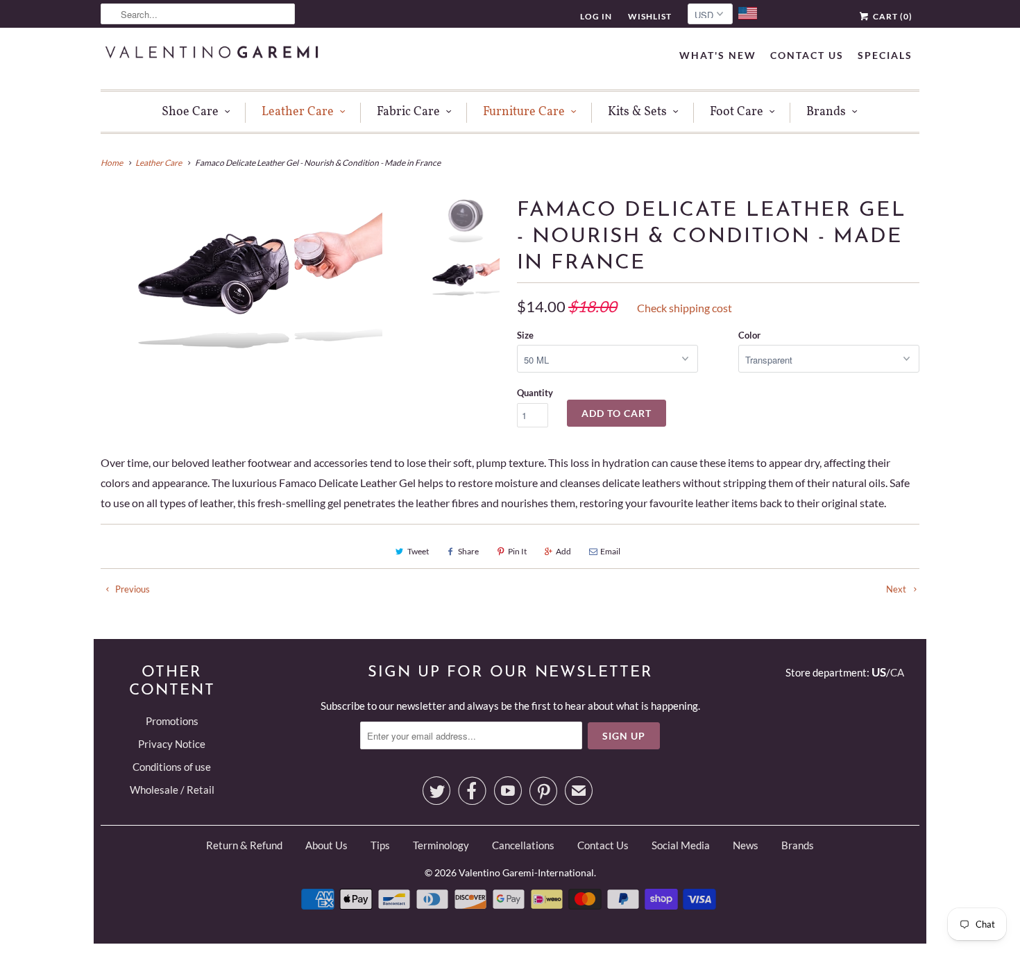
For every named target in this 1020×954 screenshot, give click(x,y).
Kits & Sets (637, 112)
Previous (131, 589)
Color (749, 335)
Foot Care (736, 112)
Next (897, 589)
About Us (326, 845)
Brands (826, 112)
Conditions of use (172, 766)
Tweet (418, 551)
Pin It (517, 551)
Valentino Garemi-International (526, 872)
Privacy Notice (171, 744)
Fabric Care (408, 112)
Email (610, 551)
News (745, 845)
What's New (717, 55)
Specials (885, 55)
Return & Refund (244, 845)
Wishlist (650, 16)
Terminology (441, 845)
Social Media (681, 845)
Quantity (535, 392)
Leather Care (298, 112)
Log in (596, 16)
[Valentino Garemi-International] (212, 53)
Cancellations (523, 845)
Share (468, 551)
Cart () (891, 16)
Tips (380, 845)
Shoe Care (190, 112)
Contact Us (807, 55)
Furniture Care (524, 112)
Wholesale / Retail (172, 789)
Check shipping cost (684, 307)
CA (897, 672)
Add (563, 551)
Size (525, 335)
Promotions (172, 721)
